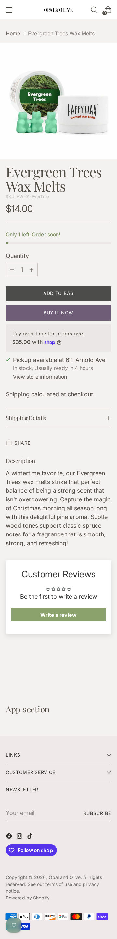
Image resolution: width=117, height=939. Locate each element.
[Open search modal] (93, 10)
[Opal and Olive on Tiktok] (30, 837)
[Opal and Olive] (58, 10)
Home (13, 33)
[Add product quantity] (31, 269)
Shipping (18, 394)
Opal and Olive (65, 877)
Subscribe (97, 813)
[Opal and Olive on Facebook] (10, 837)
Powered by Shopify (28, 897)
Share (22, 443)
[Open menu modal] (9, 10)
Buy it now (58, 312)
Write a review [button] (58, 615)
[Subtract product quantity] (12, 269)
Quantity (17, 255)
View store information (40, 377)
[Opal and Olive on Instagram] (20, 837)
